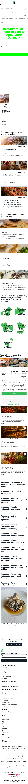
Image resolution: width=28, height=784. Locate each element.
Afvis (14, 397)
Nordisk (16, 234)
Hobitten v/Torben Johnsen (12, 175)
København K (4, 239)
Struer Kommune (18, 206)
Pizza (15, 202)
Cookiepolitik (10, 404)
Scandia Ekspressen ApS (6, 111)
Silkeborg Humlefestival (7, 442)
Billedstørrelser (5, 702)
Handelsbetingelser (16, 756)
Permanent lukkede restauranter (10, 686)
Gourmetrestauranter (12, 236)
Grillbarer (10, 204)
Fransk (13, 234)
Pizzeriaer (14, 204)
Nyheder (3, 692)
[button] (26, 380)
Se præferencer (14, 402)
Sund (15, 375)
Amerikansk (4, 234)
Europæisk (9, 234)
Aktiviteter (4, 678)
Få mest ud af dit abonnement (9, 704)
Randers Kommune (18, 155)
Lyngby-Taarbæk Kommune (8, 182)
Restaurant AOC (7, 258)
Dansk (3, 114)
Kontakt (7, 756)
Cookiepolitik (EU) (19, 758)
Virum (15, 182)
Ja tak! (14, 660)
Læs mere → (4, 423)
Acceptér (14, 393)
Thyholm (4, 207)
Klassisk (21, 285)
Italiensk (11, 202)
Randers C (4, 125)
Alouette (4, 232)
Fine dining (7, 285)
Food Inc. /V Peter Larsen (4, 374)
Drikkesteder (4, 674)
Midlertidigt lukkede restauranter (10, 684)
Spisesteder (5, 204)
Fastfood (7, 202)
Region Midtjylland (10, 155)
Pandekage (21, 234)
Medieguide (4, 700)
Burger (4, 202)
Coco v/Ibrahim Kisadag (11, 200)
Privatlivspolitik (16, 404)
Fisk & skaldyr (13, 285)
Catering (3, 672)
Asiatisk (22, 375)
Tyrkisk (18, 202)
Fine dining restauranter (12, 262)
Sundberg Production (15, 372)
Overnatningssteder (6, 676)
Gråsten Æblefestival (7, 469)
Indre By (9, 239)
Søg (15, 54)
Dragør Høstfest (5, 418)
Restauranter (4, 116)
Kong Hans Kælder (8, 283)
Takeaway (19, 204)
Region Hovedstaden (11, 180)
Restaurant (3, 5)
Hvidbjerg (8, 207)
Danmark (4, 118)
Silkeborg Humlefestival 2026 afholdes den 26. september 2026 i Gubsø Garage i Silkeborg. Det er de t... (13, 446)
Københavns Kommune (19, 238)
